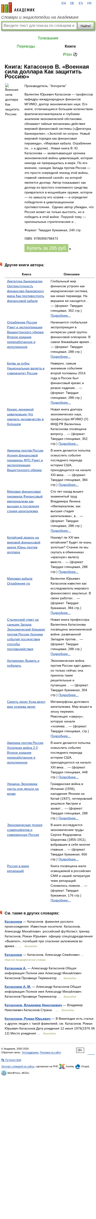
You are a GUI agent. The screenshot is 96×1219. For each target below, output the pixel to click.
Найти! (86, 26)
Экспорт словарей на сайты (17, 1066)
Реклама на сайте (50, 1052)
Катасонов (13, 921)
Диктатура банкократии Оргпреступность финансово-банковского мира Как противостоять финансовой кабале (25, 291)
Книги (70, 46)
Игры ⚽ (70, 54)
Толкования (48, 38)
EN (64, 3)
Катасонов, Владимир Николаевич (33, 1005)
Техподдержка (30, 1052)
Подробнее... (61, 315)
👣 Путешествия (11, 1059)
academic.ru (18, 7)
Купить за (46, 248)
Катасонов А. (15, 968)
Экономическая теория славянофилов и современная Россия (24, 830)
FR (89, 3)
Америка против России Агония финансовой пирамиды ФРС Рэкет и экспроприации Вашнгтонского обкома (25, 460)
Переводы (26, 46)
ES (81, 3)
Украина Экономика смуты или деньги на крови (23, 788)
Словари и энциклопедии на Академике (40, 17)
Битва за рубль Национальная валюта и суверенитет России (26, 368)
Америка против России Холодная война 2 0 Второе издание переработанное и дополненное (25, 752)
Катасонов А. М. (18, 986)
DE (72, 3)
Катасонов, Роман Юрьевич (28, 1018)
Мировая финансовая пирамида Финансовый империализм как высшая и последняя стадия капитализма (25, 501)
